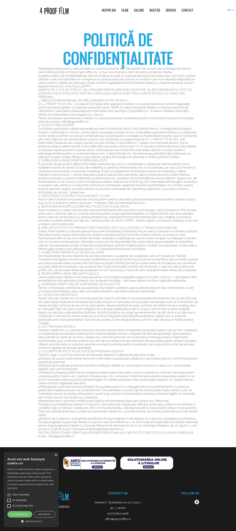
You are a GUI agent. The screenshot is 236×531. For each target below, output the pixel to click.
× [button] (55, 455)
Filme (125, 10)
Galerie (139, 10)
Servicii (171, 10)
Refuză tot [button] (44, 514)
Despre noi (109, 10)
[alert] (31, 489)
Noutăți (155, 10)
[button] (31, 521)
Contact (187, 10)
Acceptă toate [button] (20, 514)
